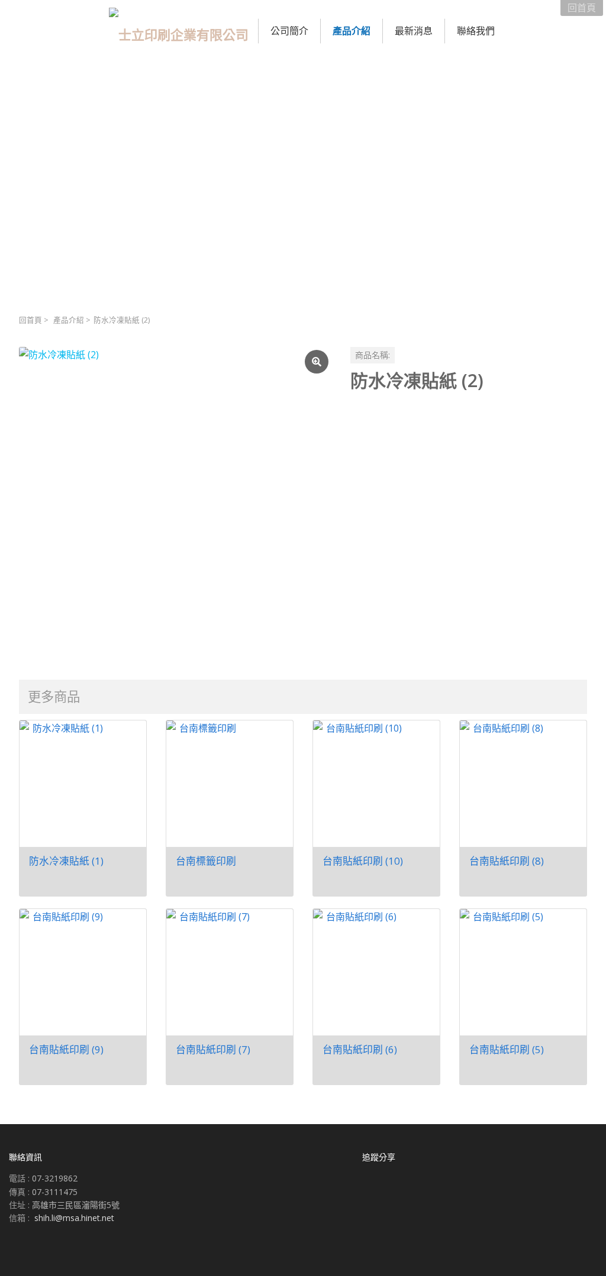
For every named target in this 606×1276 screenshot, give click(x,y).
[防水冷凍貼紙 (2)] (175, 503)
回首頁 (30, 320)
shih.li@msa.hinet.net (74, 1217)
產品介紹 (68, 320)
